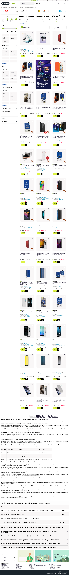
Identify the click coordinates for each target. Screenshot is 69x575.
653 (49, 416)
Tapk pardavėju (59, 0)
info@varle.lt (39, 0)
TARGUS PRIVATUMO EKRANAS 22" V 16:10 (27, 165)
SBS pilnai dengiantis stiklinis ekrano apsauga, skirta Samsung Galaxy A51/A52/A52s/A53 (26, 371)
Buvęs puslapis (32, 416)
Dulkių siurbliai (18, 568)
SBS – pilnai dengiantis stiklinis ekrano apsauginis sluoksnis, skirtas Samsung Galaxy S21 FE (42, 371)
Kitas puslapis (54, 416)
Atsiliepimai (53, 0)
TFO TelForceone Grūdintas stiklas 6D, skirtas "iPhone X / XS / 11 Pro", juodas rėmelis (59, 48)
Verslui (63, 0)
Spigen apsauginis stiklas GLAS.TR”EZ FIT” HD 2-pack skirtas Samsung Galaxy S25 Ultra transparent (26, 46)
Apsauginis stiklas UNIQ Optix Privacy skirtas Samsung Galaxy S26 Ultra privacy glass (59, 225)
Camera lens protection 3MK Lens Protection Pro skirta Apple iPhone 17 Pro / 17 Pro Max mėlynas (27, 195)
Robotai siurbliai (32, 568)
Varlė (67, 0)
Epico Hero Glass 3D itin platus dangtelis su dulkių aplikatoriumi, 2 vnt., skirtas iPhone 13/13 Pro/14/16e (59, 400)
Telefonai (17, 565)
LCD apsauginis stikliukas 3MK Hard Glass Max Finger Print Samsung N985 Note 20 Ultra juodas (26, 283)
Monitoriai (3, 568)
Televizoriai (18, 564)
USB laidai (51, 566)
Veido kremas (3, 564)
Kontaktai (49, 0)
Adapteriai (17, 567)
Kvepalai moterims (19, 566)
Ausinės (30, 566)
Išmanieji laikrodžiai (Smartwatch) (55, 565)
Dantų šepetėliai (52, 568)
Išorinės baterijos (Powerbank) (54, 567)
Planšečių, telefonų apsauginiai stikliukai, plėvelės (38, 565)
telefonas (29, 425)
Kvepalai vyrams (4, 565)
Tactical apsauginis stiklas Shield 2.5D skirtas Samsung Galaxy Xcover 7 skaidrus (42, 254)
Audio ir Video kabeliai (5, 567)
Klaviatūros (51, 564)
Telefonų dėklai (31, 567)
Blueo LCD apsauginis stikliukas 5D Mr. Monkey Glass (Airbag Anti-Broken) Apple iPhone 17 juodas (42, 312)
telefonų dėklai (58, 438)
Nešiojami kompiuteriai (33, 564)
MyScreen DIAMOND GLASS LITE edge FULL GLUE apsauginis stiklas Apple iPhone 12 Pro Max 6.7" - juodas (59, 341)
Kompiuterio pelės (4, 566)
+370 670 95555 (33, 0)
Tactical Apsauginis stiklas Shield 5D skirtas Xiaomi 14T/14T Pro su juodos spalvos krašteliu (42, 400)
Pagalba (45, 0)
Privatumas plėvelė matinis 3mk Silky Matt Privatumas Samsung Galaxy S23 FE (26, 77)
